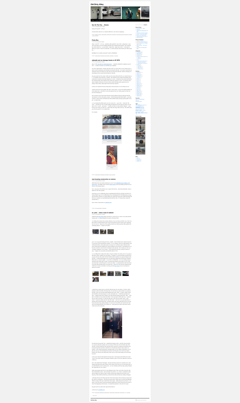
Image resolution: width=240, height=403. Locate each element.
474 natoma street (98, 208)
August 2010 (138, 86)
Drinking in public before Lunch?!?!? (142, 36)
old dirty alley (109, 34)
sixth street (137, 111)
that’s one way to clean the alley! (141, 35)
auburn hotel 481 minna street (142, 60)
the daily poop (140, 112)
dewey (104, 26)
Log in (138, 157)
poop (143, 108)
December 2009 (139, 93)
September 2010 (139, 85)
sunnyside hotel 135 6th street (142, 63)
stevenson (140, 111)
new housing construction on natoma (104, 179)
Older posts (94, 395)
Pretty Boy (95, 40)
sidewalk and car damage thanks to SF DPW (106, 60)
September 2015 (139, 72)
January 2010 (139, 92)
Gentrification (145, 104)
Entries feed (138, 158)
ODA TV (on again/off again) (140, 99)
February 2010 (139, 91)
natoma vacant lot (138, 108)
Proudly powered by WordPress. (142, 400)
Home (93, 20)
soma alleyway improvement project (105, 64)
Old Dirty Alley (97, 4)
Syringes (143, 111)
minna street (139, 66)
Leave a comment (95, 35)
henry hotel (101, 216)
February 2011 (139, 83)
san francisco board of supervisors (122, 34)
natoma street (104, 34)
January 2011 (139, 84)
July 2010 (138, 87)
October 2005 (139, 95)
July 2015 (138, 73)
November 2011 (139, 76)
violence (146, 112)
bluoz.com (137, 100)
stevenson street (140, 68)
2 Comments (104, 208)
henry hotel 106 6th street (99, 392)
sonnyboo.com (108, 202)
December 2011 (139, 75)
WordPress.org (139, 160)
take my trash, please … (140, 37)
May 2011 (138, 81)
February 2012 (139, 74)
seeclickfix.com (101, 389)
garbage (141, 104)
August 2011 (138, 77)
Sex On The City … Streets (100, 25)
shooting (144, 110)
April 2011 (138, 82)
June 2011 (138, 80)
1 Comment (116, 55)
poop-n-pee (139, 110)
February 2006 (139, 94)
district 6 (96, 34)
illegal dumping (107, 392)
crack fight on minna (139, 101)
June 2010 (138, 89)
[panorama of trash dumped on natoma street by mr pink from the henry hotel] (111, 273)
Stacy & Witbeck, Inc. (144, 41)
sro (125, 392)
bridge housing (113, 184)
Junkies (143, 106)
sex (142, 110)
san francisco (114, 34)
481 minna (138, 104)
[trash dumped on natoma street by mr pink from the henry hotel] (103, 273)
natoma (142, 107)
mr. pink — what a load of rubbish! (103, 213)
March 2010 (138, 90)
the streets (130, 34)
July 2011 (138, 78)
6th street (139, 65)
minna (138, 107)
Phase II (142, 108)
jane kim (99, 34)
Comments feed (139, 159)
